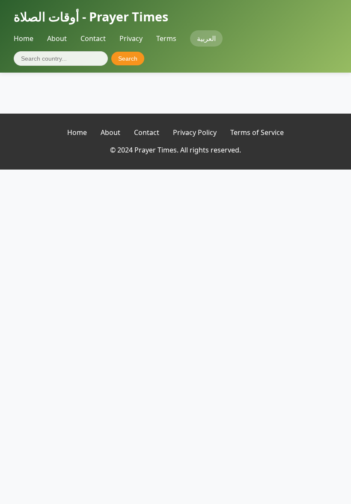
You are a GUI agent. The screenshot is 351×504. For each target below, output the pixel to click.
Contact (93, 38)
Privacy (131, 38)
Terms (166, 38)
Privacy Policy (195, 132)
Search (127, 58)
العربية (206, 38)
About (57, 38)
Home (23, 38)
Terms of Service (257, 132)
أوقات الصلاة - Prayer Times (91, 16)
